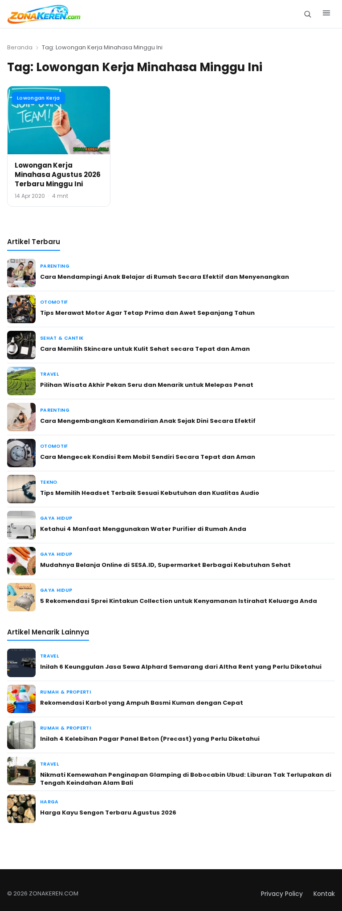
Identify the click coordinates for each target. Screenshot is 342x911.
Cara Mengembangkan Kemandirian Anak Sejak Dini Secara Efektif (148, 421)
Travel (49, 374)
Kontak (324, 893)
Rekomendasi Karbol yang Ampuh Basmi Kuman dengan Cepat (141, 702)
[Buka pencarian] (307, 14)
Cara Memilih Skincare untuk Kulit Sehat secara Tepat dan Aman (145, 349)
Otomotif (54, 302)
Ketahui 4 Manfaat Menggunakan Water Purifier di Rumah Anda (143, 529)
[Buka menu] (326, 14)
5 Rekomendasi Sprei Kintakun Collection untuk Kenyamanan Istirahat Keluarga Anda (178, 601)
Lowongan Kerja (38, 97)
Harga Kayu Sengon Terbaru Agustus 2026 (108, 812)
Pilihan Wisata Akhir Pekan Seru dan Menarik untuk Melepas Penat (146, 385)
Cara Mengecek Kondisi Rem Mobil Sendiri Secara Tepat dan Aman (147, 457)
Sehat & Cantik (61, 338)
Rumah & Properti (65, 692)
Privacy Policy (282, 893)
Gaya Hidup (56, 518)
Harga (49, 802)
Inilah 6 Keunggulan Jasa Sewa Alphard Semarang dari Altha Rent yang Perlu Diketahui (181, 666)
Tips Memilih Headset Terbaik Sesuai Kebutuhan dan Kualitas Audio (149, 493)
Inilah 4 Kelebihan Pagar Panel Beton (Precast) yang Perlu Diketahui (150, 738)
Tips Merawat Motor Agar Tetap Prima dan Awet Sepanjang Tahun (147, 313)
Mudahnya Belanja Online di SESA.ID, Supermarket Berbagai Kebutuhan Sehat (165, 565)
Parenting (54, 266)
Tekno (48, 482)
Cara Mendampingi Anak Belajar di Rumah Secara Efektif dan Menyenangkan (164, 277)
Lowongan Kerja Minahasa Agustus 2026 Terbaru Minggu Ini (58, 175)
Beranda (20, 47)
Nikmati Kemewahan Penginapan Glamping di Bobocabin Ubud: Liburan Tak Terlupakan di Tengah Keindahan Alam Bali (185, 779)
